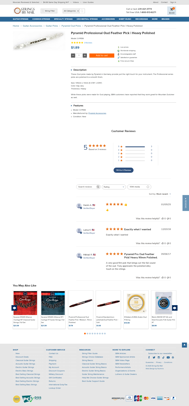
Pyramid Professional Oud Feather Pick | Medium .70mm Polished (80, 319)
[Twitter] (154, 357)
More (154, 19)
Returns (52, 381)
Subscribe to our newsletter (160, 353)
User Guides (88, 2)
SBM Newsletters (122, 364)
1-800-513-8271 (148, 12)
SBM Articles (120, 353)
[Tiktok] (163, 357)
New (18, 353)
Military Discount (56, 374)
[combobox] (114, 187)
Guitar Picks (52, 26)
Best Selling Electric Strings (27, 381)
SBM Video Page (122, 360)
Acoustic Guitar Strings (25, 364)
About (155, 2)
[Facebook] (149, 357)
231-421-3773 (145, 9)
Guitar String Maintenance (93, 374)
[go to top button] (184, 345)
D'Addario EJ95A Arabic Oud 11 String (135, 318)
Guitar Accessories (32, 26)
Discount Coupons (57, 371)
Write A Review (123, 170)
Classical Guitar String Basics (94, 364)
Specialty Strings (63, 19)
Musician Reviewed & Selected (26, 2)
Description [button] (79, 70)
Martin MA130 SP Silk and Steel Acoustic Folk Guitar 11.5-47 (163, 319)
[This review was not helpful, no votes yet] (168, 218)
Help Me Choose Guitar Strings (95, 378)
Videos (76, 2)
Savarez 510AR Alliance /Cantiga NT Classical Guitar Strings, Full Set (24, 319)
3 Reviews (88, 43)
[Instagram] (159, 357)
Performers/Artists (123, 367)
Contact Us (53, 353)
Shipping (52, 360)
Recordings (141, 19)
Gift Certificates (55, 378)
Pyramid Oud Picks (71, 26)
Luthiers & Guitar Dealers (126, 374)
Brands (165, 19)
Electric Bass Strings (24, 371)
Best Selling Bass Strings (26, 385)
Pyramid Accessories (97, 113)
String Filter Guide (90, 353)
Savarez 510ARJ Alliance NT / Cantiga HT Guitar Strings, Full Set (52, 319)
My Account (54, 367)
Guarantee (150, 362)
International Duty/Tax (58, 385)
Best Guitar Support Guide (93, 381)
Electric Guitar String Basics (94, 371)
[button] (185, 203)
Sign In (173, 2)
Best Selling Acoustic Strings (28, 378)
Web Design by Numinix (155, 369)
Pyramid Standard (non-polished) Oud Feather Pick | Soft (107, 319)
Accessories (108, 19)
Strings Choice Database (92, 357)
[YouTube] (168, 357)
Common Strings (41, 19)
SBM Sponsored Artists (125, 357)
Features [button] (78, 105)
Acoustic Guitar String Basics (94, 367)
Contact (164, 2)
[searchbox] (85, 187)
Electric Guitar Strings (25, 367)
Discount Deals (22, 357)
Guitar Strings (20, 19)
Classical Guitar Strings (25, 360)
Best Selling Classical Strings (28, 374)
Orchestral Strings (87, 19)
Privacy (158, 362)
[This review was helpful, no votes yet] (163, 218)
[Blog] (173, 357)
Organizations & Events (125, 371)
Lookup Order (55, 388)
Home (16, 26)
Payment (52, 364)
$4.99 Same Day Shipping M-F (56, 2)
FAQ (50, 357)
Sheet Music (125, 19)
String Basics (87, 360)
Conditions (168, 362)
